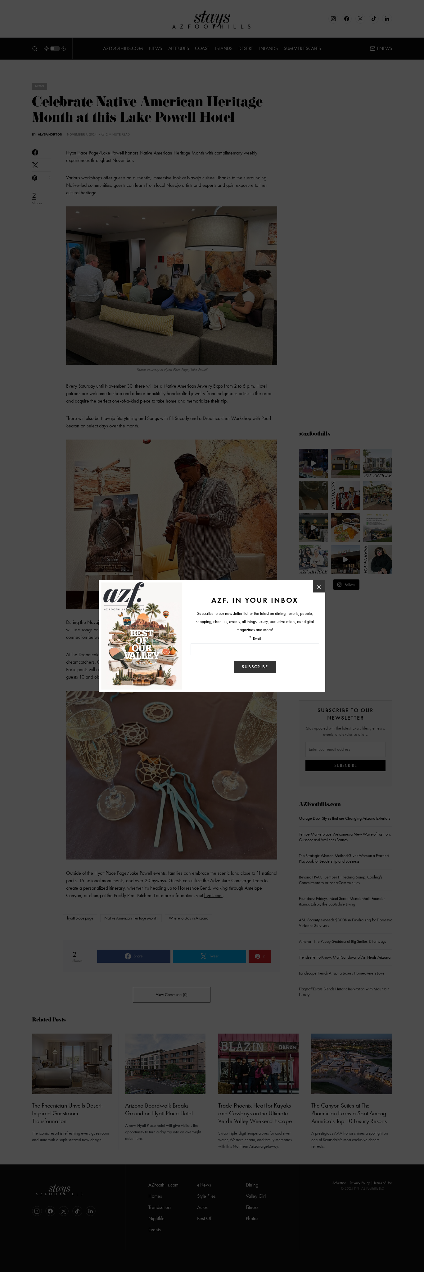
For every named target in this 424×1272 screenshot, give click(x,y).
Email (257, 639)
